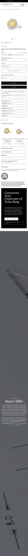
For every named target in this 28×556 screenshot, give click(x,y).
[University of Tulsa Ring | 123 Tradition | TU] (7, 131)
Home (2, 9)
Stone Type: (6, 57)
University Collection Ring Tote (9, 169)
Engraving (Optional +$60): (7, 75)
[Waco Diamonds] (19, 1)
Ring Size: (3, 63)
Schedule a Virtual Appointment (15, 95)
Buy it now (14, 87)
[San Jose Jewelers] (10, 1)
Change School (4, 46)
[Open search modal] (20, 4)
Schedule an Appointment (14, 70)
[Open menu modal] (26, 4)
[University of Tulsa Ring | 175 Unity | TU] (20, 131)
